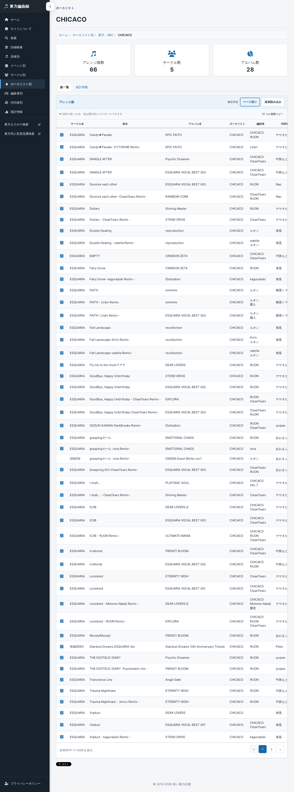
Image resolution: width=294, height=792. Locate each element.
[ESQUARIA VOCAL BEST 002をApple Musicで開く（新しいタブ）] (62, 387)
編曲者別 (17, 93)
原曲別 (15, 56)
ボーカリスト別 (21, 84)
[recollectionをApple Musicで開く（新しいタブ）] (62, 327)
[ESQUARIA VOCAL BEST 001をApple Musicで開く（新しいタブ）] (62, 588)
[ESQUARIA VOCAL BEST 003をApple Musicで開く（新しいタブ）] (62, 172)
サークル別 (18, 75)
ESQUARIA (77, 135)
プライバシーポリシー (26, 783)
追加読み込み (273, 101)
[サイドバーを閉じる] (50, 6)
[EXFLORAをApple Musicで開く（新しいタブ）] (62, 399)
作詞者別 (17, 102)
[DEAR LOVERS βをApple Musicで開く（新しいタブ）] (62, 507)
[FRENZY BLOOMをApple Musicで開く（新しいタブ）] (62, 551)
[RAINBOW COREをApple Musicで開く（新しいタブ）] (62, 196)
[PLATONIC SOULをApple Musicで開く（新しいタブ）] (62, 483)
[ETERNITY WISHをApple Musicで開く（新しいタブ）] (62, 576)
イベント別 (18, 66)
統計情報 (17, 112)
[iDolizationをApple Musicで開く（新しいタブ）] (62, 279)
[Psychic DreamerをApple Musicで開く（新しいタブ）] (62, 159)
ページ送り (250, 101)
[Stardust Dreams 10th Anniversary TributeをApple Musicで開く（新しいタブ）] (62, 646)
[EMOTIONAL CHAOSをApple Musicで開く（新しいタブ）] (62, 437)
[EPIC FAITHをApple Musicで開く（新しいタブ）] (62, 135)
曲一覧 (64, 87)
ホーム (15, 19)
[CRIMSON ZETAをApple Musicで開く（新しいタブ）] (62, 256)
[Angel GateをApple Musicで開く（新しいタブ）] (62, 680)
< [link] (254, 749)
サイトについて (21, 29)
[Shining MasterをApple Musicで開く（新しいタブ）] (62, 208)
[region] (171, 431)
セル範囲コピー (274, 113)
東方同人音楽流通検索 (19, 135)
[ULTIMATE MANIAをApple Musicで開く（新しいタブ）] (62, 535)
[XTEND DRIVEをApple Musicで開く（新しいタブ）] (62, 219)
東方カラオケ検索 (16, 125)
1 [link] (262, 749)
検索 (14, 38)
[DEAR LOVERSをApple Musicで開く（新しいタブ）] (62, 365)
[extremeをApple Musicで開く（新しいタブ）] (62, 290)
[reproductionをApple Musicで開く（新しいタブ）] (62, 231)
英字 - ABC (105, 35)
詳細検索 (17, 47)
